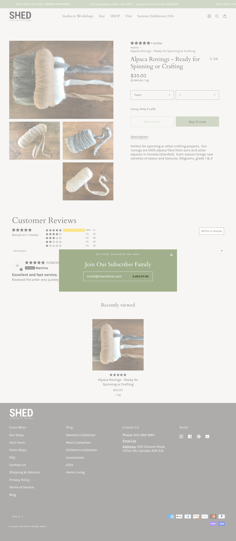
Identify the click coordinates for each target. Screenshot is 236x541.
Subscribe (141, 276)
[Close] (171, 255)
